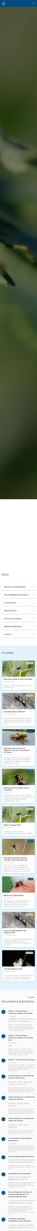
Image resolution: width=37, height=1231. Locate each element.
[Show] (33, 587)
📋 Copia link (30, 997)
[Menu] (33, 3)
